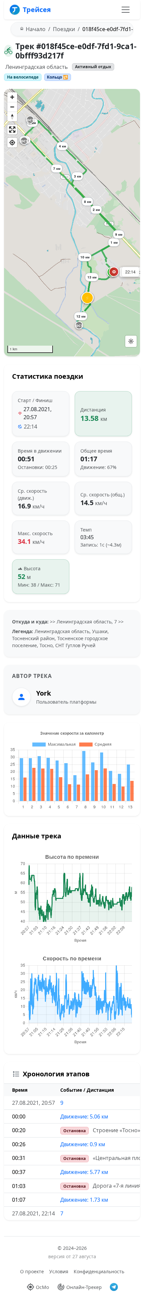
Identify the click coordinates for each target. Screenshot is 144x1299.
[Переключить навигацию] (126, 9)
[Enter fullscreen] (12, 129)
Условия (58, 1271)
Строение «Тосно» (116, 1130)
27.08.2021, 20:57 (37, 413)
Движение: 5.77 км (84, 1172)
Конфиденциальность (99, 1271)
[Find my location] (12, 142)
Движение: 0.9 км (82, 1144)
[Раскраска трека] (131, 341)
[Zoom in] (12, 97)
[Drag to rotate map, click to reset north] (12, 116)
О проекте (32, 1271)
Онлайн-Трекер (84, 1287)
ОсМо (42, 1287)
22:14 (30, 426)
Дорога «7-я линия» (118, 1185)
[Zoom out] (12, 107)
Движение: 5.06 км (84, 1116)
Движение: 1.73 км (84, 1199)
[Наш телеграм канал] (114, 1287)
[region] (72, 222)
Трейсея (37, 9)
